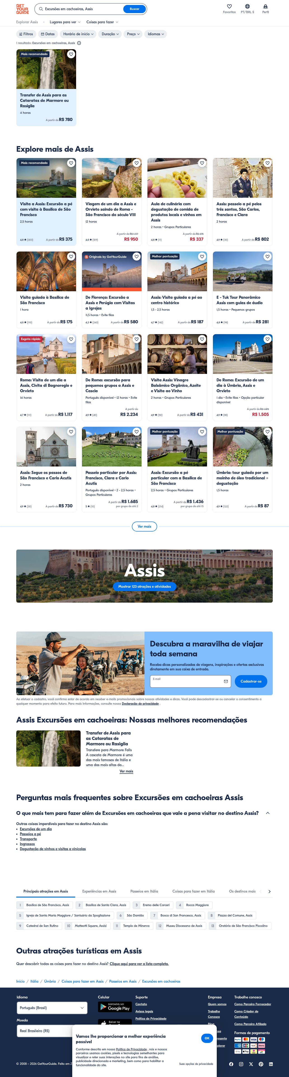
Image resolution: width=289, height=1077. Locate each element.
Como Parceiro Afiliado (250, 1024)
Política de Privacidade (150, 1019)
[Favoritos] (229, 6)
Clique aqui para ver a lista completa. (139, 964)
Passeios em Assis (122, 981)
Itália (34, 981)
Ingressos (27, 844)
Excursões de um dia (36, 829)
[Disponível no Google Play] (115, 1008)
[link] (46, 87)
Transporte (28, 839)
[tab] (45, 891)
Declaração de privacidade (140, 704)
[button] (46, 87)
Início (20, 981)
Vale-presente (217, 1038)
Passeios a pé (30, 834)
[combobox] (79, 9)
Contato (141, 1004)
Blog (211, 1024)
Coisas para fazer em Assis (82, 981)
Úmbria (50, 981)
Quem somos (217, 1004)
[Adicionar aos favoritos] (71, 54)
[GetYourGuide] (22, 9)
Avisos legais (144, 1011)
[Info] (79, 43)
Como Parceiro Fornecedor (252, 1004)
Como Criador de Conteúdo (246, 1014)
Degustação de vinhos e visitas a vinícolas (53, 849)
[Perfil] (265, 6)
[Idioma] (247, 6)
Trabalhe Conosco (214, 1014)
